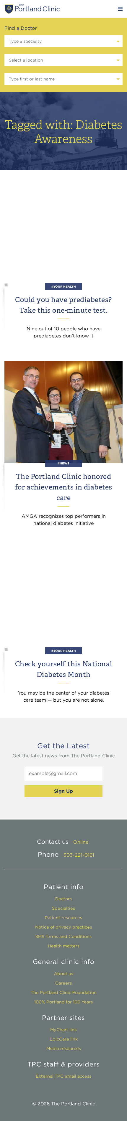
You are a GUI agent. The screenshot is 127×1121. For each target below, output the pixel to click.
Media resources (63, 1048)
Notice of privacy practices (63, 926)
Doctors (63, 898)
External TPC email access (63, 1076)
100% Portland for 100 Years (63, 1001)
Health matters (63, 945)
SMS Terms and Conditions (63, 936)
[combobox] (63, 41)
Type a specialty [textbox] (25, 41)
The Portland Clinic (32, 9)
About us (63, 973)
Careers (63, 982)
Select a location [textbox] (26, 60)
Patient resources (63, 917)
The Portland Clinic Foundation (64, 992)
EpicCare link (64, 1038)
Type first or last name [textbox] (32, 79)
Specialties (63, 908)
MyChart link (63, 1029)
